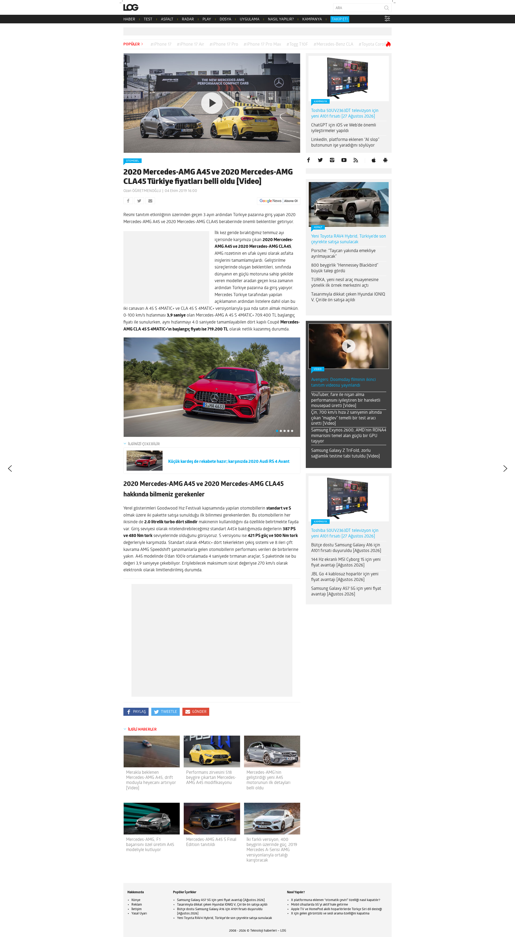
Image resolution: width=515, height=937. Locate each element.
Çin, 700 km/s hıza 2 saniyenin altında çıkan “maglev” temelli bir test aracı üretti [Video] (346, 418)
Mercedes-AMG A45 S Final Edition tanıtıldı (211, 842)
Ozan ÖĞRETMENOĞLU (142, 191)
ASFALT (167, 19)
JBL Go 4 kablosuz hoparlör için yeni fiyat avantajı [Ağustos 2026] (344, 577)
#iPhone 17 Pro (223, 44)
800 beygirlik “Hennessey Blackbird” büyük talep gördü (344, 268)
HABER (129, 19)
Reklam (136, 904)
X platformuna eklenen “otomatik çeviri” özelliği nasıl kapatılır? (335, 900)
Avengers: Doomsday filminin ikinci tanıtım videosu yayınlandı (343, 383)
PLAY (207, 19)
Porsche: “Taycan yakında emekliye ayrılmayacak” (343, 254)
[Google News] (278, 201)
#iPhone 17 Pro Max (262, 44)
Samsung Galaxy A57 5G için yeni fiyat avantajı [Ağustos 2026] (346, 592)
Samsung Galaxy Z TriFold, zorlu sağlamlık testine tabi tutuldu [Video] (345, 454)
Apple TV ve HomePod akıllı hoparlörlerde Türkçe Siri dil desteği (336, 909)
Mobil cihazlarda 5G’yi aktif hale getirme (319, 904)
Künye (135, 900)
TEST (148, 19)
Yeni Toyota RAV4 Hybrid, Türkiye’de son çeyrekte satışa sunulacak (348, 239)
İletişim (136, 909)
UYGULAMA (249, 19)
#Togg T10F (297, 44)
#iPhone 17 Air (190, 44)
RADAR (188, 19)
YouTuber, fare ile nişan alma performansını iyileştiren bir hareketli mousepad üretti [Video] (345, 400)
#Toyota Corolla (373, 44)
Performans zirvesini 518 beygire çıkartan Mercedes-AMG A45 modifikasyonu (211, 778)
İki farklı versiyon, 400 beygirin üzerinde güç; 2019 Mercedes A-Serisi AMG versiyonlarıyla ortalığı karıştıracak (272, 850)
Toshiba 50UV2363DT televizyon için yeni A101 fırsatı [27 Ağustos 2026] (344, 114)
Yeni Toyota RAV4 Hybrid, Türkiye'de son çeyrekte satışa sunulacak (224, 918)
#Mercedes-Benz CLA (333, 44)
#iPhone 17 (160, 44)
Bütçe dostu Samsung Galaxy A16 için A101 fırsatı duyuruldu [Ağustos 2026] (346, 548)
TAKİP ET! (340, 19)
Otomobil (132, 160)
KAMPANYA (312, 19)
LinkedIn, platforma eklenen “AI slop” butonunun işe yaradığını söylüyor (345, 143)
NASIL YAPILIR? (281, 19)
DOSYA (225, 19)
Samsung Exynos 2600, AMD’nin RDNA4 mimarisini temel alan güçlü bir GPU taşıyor (348, 436)
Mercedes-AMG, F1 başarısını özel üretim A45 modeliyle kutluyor (150, 845)
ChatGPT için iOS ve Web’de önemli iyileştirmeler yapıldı (343, 128)
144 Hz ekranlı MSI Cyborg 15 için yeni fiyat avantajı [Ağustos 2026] (346, 563)
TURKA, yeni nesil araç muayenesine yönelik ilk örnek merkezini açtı (344, 283)
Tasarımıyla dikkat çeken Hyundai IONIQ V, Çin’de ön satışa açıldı (348, 297)
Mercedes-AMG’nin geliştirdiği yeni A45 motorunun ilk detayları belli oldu (268, 780)
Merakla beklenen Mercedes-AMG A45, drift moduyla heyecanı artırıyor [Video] (151, 780)
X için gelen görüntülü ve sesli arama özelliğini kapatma (330, 913)
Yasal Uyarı (139, 913)
